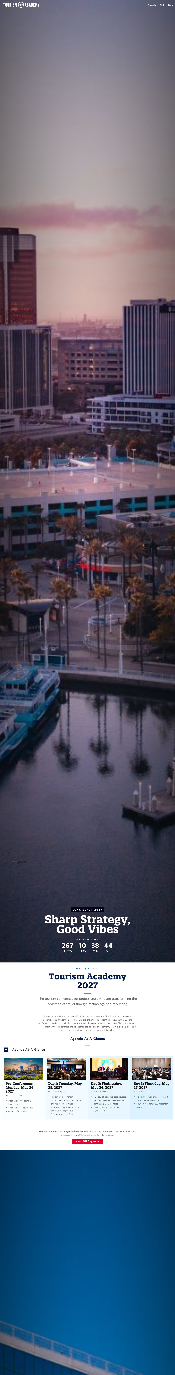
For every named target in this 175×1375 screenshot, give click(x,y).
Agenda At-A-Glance (28, 1049)
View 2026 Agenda (87, 1141)
